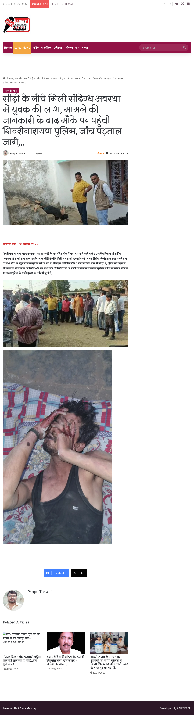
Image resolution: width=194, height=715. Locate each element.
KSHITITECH (184, 708)
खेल (77, 47)
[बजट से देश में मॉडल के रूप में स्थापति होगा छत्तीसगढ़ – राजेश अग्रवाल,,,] (66, 642)
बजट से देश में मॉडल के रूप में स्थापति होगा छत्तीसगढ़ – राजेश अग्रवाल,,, (65, 661)
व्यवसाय (85, 47)
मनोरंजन (69, 47)
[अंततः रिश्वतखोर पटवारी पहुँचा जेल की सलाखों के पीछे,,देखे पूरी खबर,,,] (22, 642)
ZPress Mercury (27, 708)
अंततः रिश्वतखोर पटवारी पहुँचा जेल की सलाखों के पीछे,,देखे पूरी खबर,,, (22, 661)
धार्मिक (36, 47)
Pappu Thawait (18, 153)
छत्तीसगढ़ (58, 47)
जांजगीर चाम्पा (21, 78)
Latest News (22, 47)
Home (8, 47)
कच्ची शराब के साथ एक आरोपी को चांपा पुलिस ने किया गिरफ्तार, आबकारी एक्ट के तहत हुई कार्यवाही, (109, 662)
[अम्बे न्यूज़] (17, 24)
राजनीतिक (46, 47)
